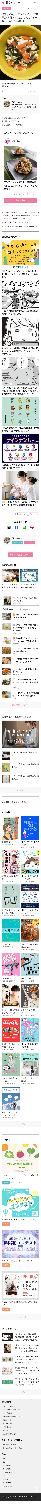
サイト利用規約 (7, 1413)
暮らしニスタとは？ (9, 1406)
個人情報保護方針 (8, 1434)
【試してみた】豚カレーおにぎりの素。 (18, 222)
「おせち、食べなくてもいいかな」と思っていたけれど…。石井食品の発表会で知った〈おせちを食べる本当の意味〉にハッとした (20, 215)
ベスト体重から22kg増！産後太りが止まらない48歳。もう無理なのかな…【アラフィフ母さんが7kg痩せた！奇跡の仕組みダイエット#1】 (20, 391)
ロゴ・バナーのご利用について (12, 1409)
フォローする (18, 542)
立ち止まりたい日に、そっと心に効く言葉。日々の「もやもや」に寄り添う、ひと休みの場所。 (20, 274)
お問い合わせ (7, 1427)
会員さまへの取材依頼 (10, 1444)
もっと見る (20, 790)
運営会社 (5, 1430)
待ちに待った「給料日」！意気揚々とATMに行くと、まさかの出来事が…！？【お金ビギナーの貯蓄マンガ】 (20, 351)
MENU (35, 2)
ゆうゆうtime (7, 1483)
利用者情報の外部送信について (12, 1416)
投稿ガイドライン (8, 1420)
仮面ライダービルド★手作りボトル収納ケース (21, 226)
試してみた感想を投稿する (20, 555)
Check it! (5, 1462)
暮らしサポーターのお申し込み (12, 1448)
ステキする (34, 91)
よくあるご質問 (7, 1423)
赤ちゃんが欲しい (8, 1486)
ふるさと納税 (7, 1465)
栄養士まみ (16, 141)
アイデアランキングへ (20, 705)
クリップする (33, 8)
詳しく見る (20, 200)
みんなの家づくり (8, 1469)
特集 (4, 1458)
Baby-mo (5, 1479)
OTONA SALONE (8, 1472)
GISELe (5, 1476)
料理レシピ (6, 9)
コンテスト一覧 (21, 1317)
